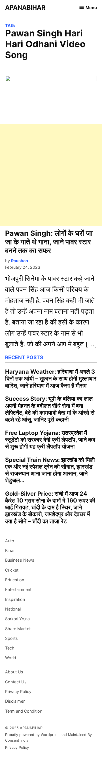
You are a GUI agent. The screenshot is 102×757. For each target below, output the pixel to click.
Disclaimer (15, 701)
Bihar (10, 550)
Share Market (18, 628)
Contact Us (16, 681)
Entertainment (18, 589)
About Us (14, 671)
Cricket (11, 570)
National (13, 609)
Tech (9, 648)
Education (14, 579)
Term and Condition (23, 711)
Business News (19, 560)
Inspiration (15, 599)
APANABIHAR (25, 7)
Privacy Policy (18, 691)
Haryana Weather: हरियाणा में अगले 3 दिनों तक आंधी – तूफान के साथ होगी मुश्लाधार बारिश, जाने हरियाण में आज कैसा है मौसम (50, 378)
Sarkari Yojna (17, 618)
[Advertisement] (51, 175)
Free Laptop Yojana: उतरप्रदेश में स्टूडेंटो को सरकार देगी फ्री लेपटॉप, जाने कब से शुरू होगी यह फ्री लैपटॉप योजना (50, 439)
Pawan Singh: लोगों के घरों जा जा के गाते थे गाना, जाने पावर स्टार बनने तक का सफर (49, 242)
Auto (9, 540)
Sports (11, 638)
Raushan (19, 260)
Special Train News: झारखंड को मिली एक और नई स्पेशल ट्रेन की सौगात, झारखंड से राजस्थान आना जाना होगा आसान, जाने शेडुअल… (50, 470)
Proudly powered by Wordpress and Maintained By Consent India (48, 737)
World (10, 657)
